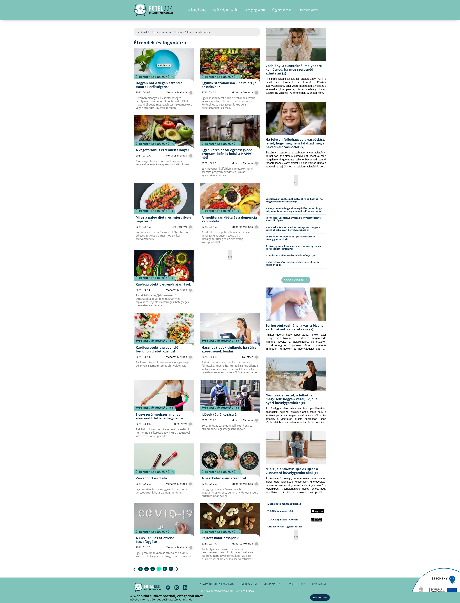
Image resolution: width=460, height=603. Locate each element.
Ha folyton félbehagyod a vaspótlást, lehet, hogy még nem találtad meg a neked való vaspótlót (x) (295, 143)
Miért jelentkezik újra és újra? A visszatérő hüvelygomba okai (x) (290, 238)
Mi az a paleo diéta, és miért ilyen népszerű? (163, 219)
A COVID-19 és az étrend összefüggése (155, 540)
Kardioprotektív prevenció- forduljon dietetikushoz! (157, 349)
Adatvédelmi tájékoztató (217, 584)
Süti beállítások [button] (245, 591)
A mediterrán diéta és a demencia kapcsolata (229, 219)
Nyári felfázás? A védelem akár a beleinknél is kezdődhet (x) (292, 263)
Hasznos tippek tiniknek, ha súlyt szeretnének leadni (229, 349)
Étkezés (179, 32)
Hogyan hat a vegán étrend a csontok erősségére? (159, 85)
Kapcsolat (319, 584)
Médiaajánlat (273, 584)
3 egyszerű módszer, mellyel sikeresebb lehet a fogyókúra (159, 416)
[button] (325, 10)
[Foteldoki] (147, 587)
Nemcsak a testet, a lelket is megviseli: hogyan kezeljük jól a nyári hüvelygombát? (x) (293, 229)
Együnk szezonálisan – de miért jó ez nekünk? (229, 85)
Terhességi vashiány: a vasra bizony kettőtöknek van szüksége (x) (294, 219)
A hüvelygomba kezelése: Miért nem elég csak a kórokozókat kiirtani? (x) (293, 247)
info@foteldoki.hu (222, 591)
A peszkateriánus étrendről (224, 478)
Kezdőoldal (143, 32)
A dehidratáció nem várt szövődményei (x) (290, 255)
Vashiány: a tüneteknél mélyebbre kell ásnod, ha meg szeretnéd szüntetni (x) (294, 69)
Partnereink (296, 584)
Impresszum (249, 584)
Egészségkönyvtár (162, 32)
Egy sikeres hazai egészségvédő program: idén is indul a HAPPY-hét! (227, 154)
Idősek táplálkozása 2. (219, 414)
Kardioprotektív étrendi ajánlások (163, 284)
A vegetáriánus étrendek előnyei (162, 150)
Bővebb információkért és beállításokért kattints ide (161, 599)
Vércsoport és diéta (151, 478)
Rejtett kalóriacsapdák (220, 538)
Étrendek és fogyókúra (155, 77)
